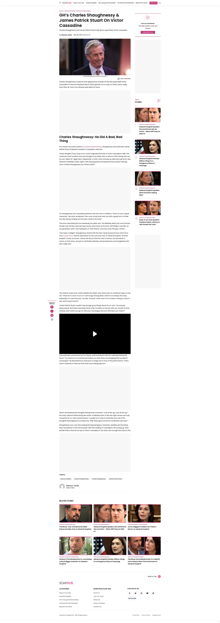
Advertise (96, 600)
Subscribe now (148, 32)
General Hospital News (81, 479)
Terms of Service (145, 615)
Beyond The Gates (141, 3)
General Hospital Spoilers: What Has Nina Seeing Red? (149, 192)
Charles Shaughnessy (99, 479)
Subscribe (153, 3)
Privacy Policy (136, 615)
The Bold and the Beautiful (125, 3)
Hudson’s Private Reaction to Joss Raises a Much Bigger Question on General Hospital (75, 561)
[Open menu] (60, 3)
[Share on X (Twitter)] (51, 311)
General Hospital (91, 3)
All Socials (132, 598)
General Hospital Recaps (67, 524)
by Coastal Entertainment (91, 147)
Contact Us (97, 607)
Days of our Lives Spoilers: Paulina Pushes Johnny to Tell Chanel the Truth (149, 222)
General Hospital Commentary (137, 524)
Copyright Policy (156, 615)
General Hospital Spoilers (147, 124)
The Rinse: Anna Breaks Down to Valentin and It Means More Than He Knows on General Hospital (144, 561)
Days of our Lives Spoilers (147, 217)
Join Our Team (98, 596)
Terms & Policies (99, 603)
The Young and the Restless (107, 3)
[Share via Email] (51, 315)
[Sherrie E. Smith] (62, 486)
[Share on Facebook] (51, 307)
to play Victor (68, 236)
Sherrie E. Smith (66, 35)
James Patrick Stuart (115, 479)
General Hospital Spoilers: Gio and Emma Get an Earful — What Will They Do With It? (110, 529)
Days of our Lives (78, 3)
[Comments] (51, 319)
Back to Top (152, 576)
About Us (96, 593)
